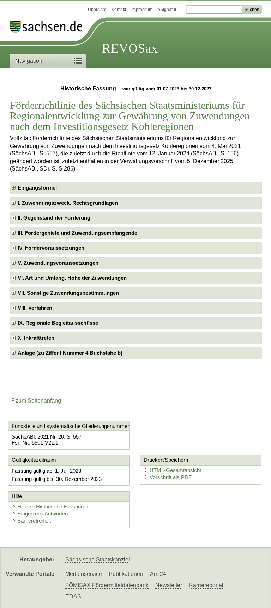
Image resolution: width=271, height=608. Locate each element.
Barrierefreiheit (34, 521)
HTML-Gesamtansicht (175, 470)
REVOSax (130, 48)
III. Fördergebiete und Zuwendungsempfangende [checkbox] (77, 233)
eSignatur (167, 9)
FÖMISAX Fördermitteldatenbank (107, 585)
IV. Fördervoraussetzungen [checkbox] (51, 248)
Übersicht (97, 9)
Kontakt (119, 9)
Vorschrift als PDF (171, 477)
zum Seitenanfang (38, 401)
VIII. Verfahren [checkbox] (35, 308)
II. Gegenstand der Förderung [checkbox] (54, 218)
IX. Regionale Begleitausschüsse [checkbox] (58, 323)
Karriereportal (206, 585)
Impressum (141, 9)
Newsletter (168, 585)
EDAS (73, 597)
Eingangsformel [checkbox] (37, 188)
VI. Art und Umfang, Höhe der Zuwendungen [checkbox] (72, 278)
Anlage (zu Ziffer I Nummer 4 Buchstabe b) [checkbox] (70, 353)
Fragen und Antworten (42, 514)
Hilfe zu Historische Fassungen (53, 506)
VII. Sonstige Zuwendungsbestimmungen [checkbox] (68, 293)
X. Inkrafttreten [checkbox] (36, 338)
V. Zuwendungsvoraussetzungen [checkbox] (58, 263)
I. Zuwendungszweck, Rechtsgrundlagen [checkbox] (68, 203)
